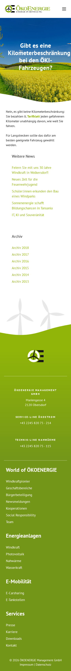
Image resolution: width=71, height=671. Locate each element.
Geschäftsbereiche (19, 488)
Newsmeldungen (18, 501)
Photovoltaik (15, 554)
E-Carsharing (15, 593)
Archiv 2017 (20, 254)
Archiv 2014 (20, 275)
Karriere (12, 632)
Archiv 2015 (20, 268)
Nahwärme (13, 561)
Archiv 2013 (20, 281)
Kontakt (11, 645)
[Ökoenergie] (27, 9)
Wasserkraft (14, 567)
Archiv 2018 (20, 248)
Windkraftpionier (18, 481)
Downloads (14, 638)
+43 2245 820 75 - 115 (35, 446)
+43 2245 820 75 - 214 (35, 423)
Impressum (26, 664)
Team (9, 522)
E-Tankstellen (15, 600)
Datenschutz (43, 664)
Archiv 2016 (20, 261)
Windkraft (13, 547)
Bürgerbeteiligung (19, 495)
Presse (10, 625)
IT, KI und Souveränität (28, 215)
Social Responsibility (21, 515)
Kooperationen (16, 508)
